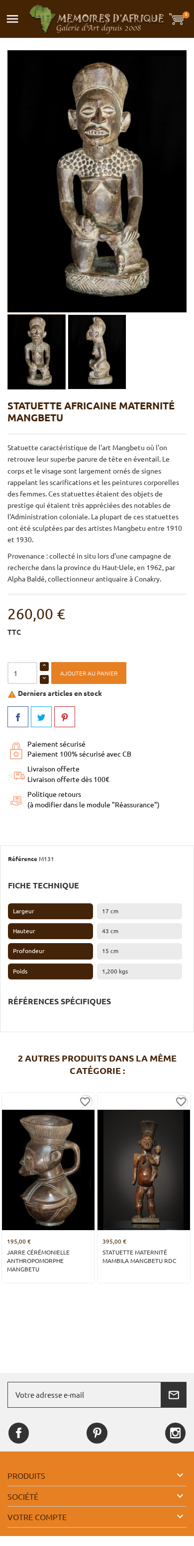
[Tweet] (41, 716)
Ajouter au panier (88, 673)
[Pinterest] (64, 716)
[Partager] (17, 716)
